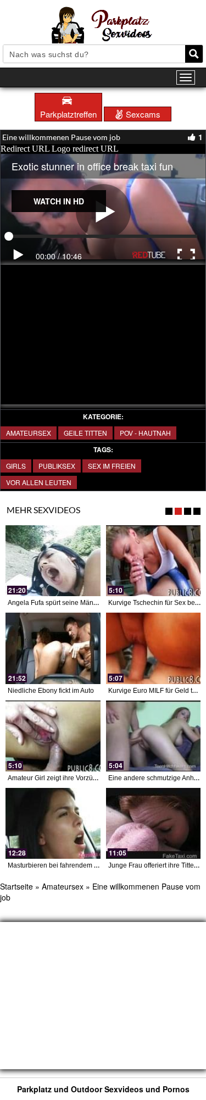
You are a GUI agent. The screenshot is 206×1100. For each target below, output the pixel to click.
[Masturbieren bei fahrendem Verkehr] (53, 823)
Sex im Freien (112, 465)
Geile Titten (85, 432)
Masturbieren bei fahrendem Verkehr (62, 865)
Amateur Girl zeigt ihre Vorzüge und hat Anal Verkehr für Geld (99, 778)
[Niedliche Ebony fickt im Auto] (53, 648)
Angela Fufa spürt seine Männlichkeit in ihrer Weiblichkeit (93, 603)
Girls (16, 465)
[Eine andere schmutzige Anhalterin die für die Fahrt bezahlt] (153, 736)
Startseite (16, 886)
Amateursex (28, 432)
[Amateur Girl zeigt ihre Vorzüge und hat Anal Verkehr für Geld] (53, 736)
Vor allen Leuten (38, 482)
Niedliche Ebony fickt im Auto (51, 691)
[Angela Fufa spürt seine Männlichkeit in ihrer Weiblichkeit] (53, 560)
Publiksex (56, 465)
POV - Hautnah (145, 432)
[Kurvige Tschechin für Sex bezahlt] (153, 560)
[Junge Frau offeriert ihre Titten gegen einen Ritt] (153, 823)
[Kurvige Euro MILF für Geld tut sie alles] (153, 648)
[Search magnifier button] (194, 54)
